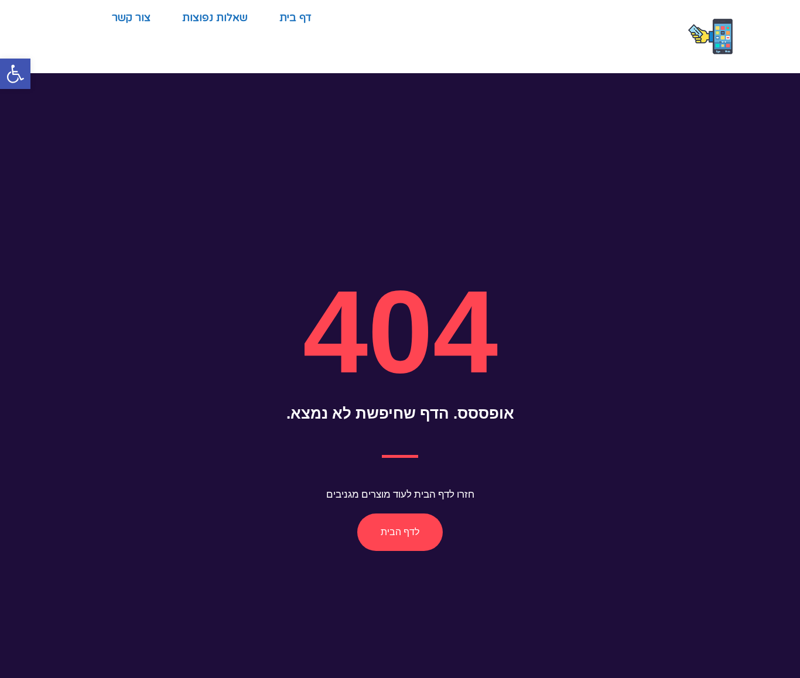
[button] (15, 74)
